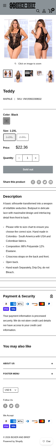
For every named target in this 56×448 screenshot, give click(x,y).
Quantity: (8, 158)
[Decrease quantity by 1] (19, 158)
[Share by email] (51, 182)
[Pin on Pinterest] (39, 182)
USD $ (8, 390)
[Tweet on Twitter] (45, 182)
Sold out (28, 169)
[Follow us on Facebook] (5, 406)
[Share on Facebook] (33, 182)
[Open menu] (4, 5)
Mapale (7, 99)
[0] (50, 11)
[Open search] (38, 11)
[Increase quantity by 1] (35, 158)
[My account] (44, 11)
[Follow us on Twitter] (11, 406)
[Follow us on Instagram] (17, 406)
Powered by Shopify (13, 441)
